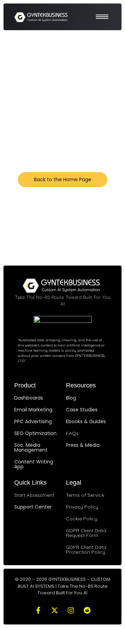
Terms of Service (85, 495)
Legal (73, 482)
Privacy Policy (82, 507)
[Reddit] (87, 610)
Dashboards (28, 397)
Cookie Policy (81, 519)
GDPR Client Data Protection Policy (86, 549)
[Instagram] (71, 610)
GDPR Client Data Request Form (86, 532)
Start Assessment (34, 495)
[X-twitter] (54, 610)
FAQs (72, 433)
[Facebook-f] (38, 610)
